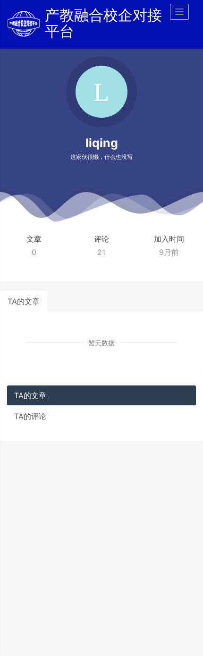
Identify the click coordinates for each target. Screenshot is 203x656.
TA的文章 (24, 301)
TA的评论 (30, 416)
